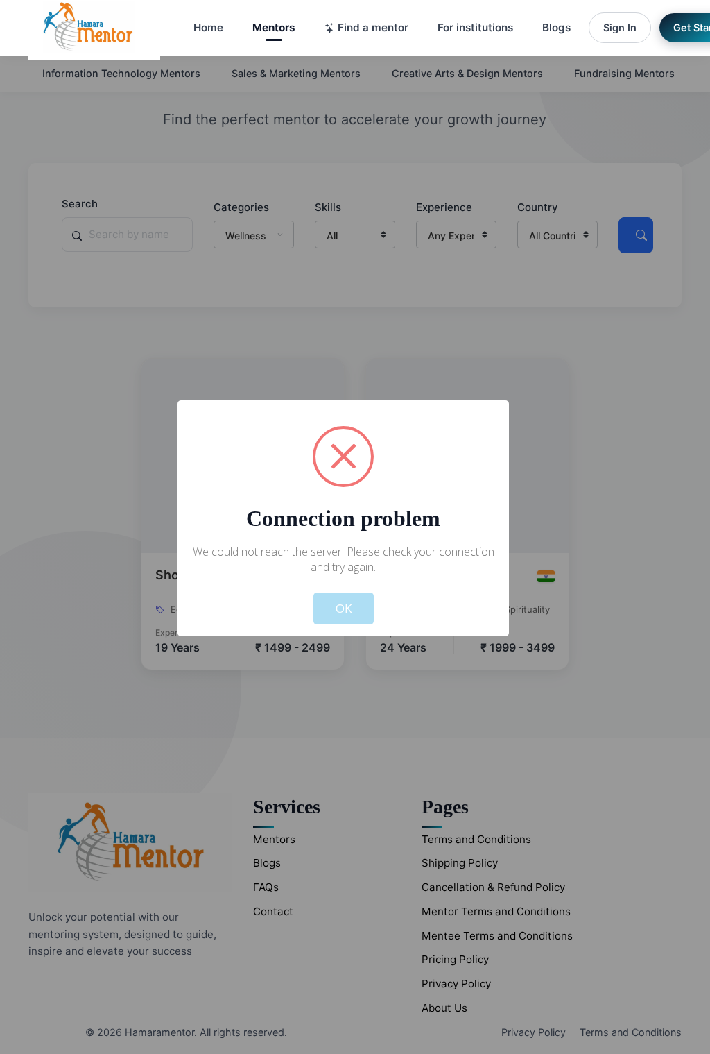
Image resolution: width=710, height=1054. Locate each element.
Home (208, 27)
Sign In (620, 27)
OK (344, 608)
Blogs (556, 27)
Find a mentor (373, 27)
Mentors (273, 27)
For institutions (475, 27)
